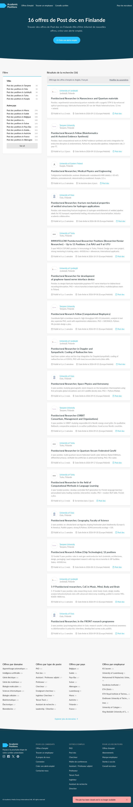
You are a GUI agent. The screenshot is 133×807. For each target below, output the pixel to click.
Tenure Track (42, 700)
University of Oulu (67, 195)
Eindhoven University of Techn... (116, 698)
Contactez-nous (42, 770)
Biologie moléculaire (12, 686)
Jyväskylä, (64, 93)
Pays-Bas (74, 677)
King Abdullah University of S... (115, 711)
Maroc (72, 695)
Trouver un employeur (44, 5)
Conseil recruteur (109, 766)
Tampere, (63, 127)
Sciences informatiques (13, 691)
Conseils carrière (61, 5)
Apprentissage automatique (15, 668)
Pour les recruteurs (124, 5)
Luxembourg (75, 691)
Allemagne (74, 686)
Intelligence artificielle (13, 673)
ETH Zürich (108, 689)
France (73, 709)
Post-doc (72, 752)
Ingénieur (73, 779)
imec (105, 703)
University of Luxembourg (113, 673)
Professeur (41, 682)
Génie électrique (10, 677)
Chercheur (41, 686)
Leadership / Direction (46, 709)
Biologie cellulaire (11, 695)
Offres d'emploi (108, 748)
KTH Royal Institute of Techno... (116, 694)
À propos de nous (43, 757)
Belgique (74, 668)
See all (22, 145)
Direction (73, 788)
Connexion (40, 761)
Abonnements (108, 752)
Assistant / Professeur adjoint (49, 677)
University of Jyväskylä (69, 90)
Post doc (118, 113)
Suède (73, 673)
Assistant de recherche (46, 704)
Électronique (9, 704)
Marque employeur (110, 757)
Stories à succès (108, 761)
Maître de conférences (78, 761)
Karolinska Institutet (111, 685)
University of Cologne (112, 707)
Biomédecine (9, 709)
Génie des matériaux (12, 682)
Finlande (71, 93)
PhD (39, 668)
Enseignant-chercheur (45, 691)
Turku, (62, 235)
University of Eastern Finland (71, 163)
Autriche (73, 700)
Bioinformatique (10, 700)
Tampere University (67, 125)
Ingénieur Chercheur (45, 695)
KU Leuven (108, 668)
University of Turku (67, 233)
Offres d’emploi (27, 5)
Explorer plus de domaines (65, 719)
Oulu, (62, 197)
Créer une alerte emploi (68, 40)
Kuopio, (63, 166)
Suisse (73, 682)
